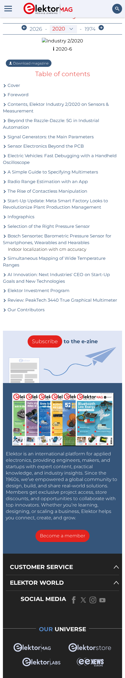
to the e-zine (65, 341)
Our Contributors (25, 309)
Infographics (20, 216)
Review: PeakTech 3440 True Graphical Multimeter (61, 300)
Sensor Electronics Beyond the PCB (45, 146)
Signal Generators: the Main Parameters (50, 136)
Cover (13, 85)
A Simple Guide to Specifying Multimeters (52, 172)
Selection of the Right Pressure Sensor (48, 226)
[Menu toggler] (8, 8)
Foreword (17, 94)
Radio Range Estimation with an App (47, 181)
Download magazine (30, 63)
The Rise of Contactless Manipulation (46, 191)
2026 (36, 29)
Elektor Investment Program (37, 290)
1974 (90, 29)
